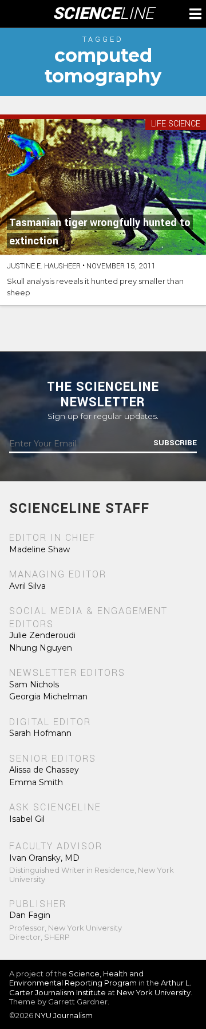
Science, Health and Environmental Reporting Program (76, 978)
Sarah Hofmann (40, 733)
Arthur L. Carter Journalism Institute (100, 987)
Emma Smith (36, 782)
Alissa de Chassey (44, 770)
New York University (154, 992)
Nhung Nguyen (40, 648)
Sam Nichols (34, 684)
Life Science (175, 124)
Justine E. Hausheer (44, 266)
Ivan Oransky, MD (44, 858)
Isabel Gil (27, 819)
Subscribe (175, 443)
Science (103, 14)
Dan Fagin (29, 915)
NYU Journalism (64, 1015)
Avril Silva (27, 586)
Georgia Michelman (48, 696)
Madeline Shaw (39, 549)
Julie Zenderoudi (42, 635)
